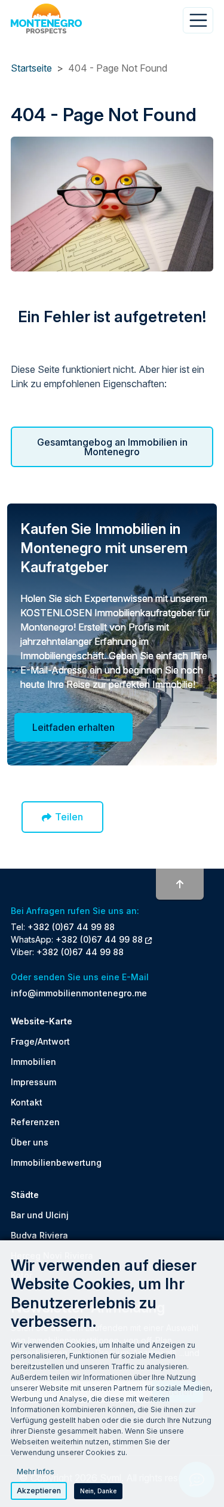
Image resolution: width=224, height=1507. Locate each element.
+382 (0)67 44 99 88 (71, 927)
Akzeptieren (39, 1490)
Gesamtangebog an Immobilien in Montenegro (112, 447)
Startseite (31, 68)
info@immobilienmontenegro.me (79, 993)
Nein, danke (98, 1490)
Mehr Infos (35, 1471)
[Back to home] (46, 18)
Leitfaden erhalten (73, 727)
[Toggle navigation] (198, 20)
